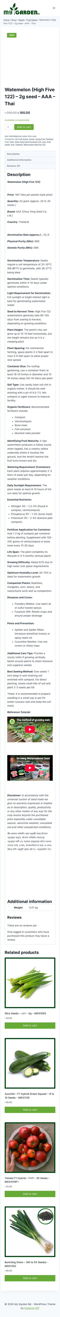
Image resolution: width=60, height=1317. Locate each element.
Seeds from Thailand (44, 139)
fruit (49, 142)
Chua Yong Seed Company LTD (28, 142)
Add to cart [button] (30, 1025)
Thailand (19, 145)
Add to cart (24, 127)
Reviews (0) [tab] (13, 165)
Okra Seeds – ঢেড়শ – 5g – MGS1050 (25, 1013)
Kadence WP (31, 1308)
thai (12, 145)
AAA (12, 142)
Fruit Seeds (23, 139)
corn (44, 142)
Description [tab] (13, 154)
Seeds (32, 139)
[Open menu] (54, 8)
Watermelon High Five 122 (34, 145)
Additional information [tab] (19, 159)
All (16, 139)
